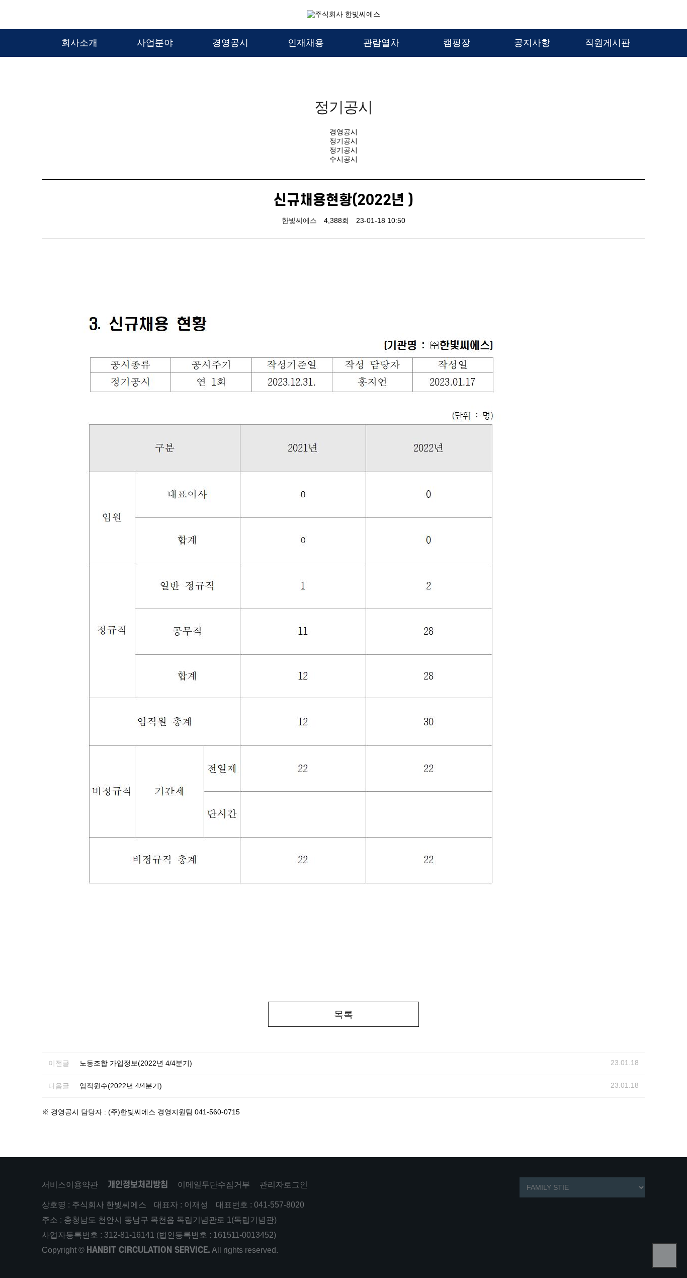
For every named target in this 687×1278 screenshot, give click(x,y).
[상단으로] (664, 1255)
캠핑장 (456, 43)
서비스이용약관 (70, 1184)
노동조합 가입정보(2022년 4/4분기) (135, 1063)
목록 (343, 1014)
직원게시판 (607, 43)
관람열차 (381, 43)
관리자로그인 (284, 1184)
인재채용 (306, 43)
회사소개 (79, 43)
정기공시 (343, 141)
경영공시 (230, 43)
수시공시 (343, 159)
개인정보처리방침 (138, 1184)
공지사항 (532, 43)
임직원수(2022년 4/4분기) (120, 1086)
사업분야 (155, 43)
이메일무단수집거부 (214, 1184)
